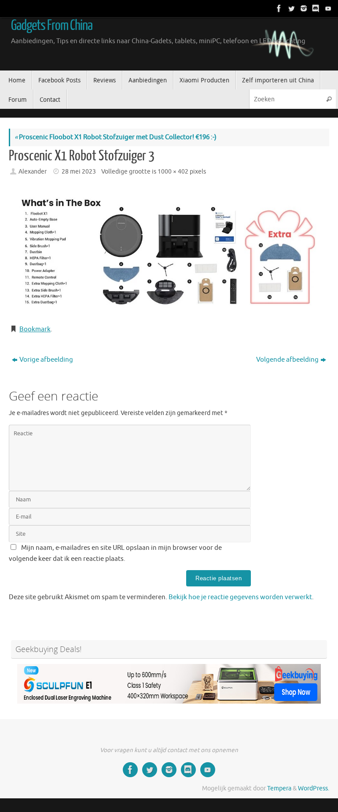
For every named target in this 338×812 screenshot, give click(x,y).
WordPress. (313, 788)
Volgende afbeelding (287, 360)
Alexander (32, 171)
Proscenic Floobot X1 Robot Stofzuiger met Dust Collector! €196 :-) (116, 137)
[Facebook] (278, 8)
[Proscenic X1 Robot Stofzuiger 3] (169, 251)
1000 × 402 (173, 171)
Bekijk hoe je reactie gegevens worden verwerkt (240, 597)
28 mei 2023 (79, 171)
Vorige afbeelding (46, 360)
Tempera (279, 788)
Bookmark (35, 329)
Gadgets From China (51, 25)
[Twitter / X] (290, 8)
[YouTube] (327, 8)
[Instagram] (303, 8)
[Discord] (315, 8)
